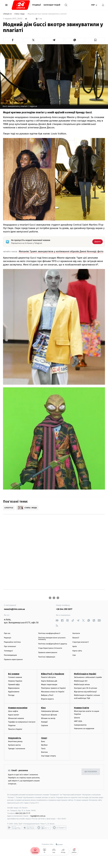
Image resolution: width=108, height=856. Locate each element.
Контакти (76, 633)
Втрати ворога (47, 699)
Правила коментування (47, 652)
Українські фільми (49, 715)
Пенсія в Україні (15, 729)
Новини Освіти (81, 708)
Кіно (43, 708)
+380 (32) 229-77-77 (22, 813)
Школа (77, 718)
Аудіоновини (13, 692)
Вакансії (75, 638)
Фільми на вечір (48, 718)
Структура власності (80, 642)
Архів (74, 646)
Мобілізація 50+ (81, 681)
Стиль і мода (19, 14)
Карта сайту (77, 651)
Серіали (44, 725)
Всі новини (13, 674)
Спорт (44, 738)
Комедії (44, 722)
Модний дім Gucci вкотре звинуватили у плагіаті (47, 14)
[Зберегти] (95, 40)
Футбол (44, 745)
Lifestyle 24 (7, 14)
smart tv (44, 827)
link (57, 620)
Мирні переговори (49, 684)
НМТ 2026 (78, 721)
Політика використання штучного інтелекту (51, 638)
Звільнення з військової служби (88, 677)
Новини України (15, 681)
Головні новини (15, 677)
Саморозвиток (80, 725)
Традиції (36, 5)
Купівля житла (14, 745)
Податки (11, 725)
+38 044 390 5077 (64, 609)
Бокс (43, 741)
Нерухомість (14, 738)
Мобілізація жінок (82, 684)
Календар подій (52, 5)
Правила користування (13, 659)
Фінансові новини (16, 718)
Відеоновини (13, 688)
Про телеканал (10, 646)
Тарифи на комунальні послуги (21, 722)
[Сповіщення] (103, 5)
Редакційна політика (12, 642)
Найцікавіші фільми (49, 711)
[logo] (20, 5)
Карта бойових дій (49, 681)
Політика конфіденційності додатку (52, 644)
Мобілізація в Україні (85, 674)
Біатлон (44, 752)
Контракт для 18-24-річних (85, 688)
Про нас (7, 633)
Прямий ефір (14, 684)
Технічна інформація (46, 657)
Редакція (7, 638)
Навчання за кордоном (84, 728)
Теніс (43, 748)
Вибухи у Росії (47, 695)
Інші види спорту (48, 756)
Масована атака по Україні (52, 692)
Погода (11, 695)
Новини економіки (17, 708)
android (14, 827)
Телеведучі (8, 651)
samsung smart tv (59, 827)
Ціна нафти (13, 711)
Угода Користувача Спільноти (50, 648)
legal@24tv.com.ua (37, 816)
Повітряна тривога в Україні (53, 688)
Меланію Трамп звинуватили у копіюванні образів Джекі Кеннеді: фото (61, 251)
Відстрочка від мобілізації (85, 692)
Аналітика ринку (15, 741)
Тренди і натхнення (16, 748)
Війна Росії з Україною (52, 674)
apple (29, 827)
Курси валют (13, 715)
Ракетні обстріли (48, 677)
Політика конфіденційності (49, 633)
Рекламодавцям (10, 655)
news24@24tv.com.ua (14, 609)
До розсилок (91, 772)
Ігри (74, 655)
